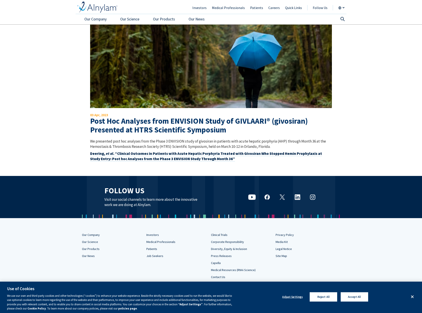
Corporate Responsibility (227, 242)
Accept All (354, 297)
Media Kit (282, 242)
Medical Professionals (160, 242)
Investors (152, 235)
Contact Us (218, 277)
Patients (151, 249)
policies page (127, 308)
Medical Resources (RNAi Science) (233, 270)
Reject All (323, 297)
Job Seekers (154, 256)
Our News (88, 256)
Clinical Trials (219, 235)
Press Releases (221, 256)
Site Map (281, 256)
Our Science (90, 242)
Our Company (91, 235)
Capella (216, 263)
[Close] (412, 297)
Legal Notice (284, 249)
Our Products (91, 249)
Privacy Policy (285, 235)
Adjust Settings (292, 297)
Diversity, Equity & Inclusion (229, 249)
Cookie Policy (36, 308)
